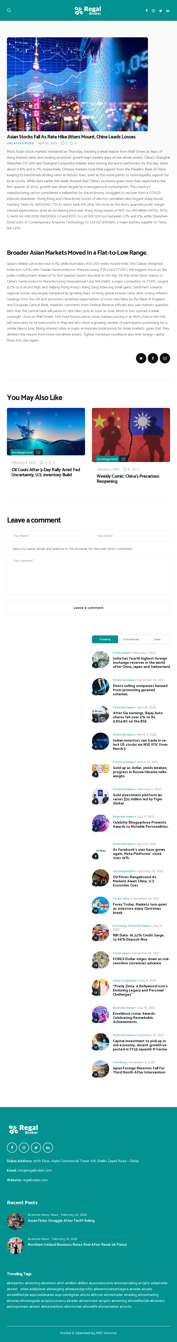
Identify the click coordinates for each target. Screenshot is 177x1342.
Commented (131, 639)
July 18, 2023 (146, 1007)
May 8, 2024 (147, 980)
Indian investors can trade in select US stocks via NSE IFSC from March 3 (140, 745)
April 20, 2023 (47, 143)
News (54, 1214)
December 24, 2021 (145, 898)
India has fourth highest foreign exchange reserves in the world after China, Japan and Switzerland (141, 663)
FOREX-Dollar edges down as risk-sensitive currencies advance (141, 961)
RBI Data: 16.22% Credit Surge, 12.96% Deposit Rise (139, 937)
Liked (157, 639)
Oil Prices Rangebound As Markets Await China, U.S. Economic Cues (134, 881)
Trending (105, 639)
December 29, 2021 (150, 680)
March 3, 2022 (146, 734)
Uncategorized (21, 143)
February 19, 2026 (64, 1239)
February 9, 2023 (24, 462)
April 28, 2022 (146, 707)
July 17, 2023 (146, 816)
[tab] (105, 639)
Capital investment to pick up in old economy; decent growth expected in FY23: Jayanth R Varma (140, 1045)
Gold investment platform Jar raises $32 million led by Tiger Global (137, 799)
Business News (123, 816)
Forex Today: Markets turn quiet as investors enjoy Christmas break (140, 909)
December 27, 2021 (150, 1035)
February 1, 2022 (144, 653)
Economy (120, 925)
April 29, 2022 (146, 844)
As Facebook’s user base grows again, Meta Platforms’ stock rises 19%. (139, 854)
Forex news (121, 653)
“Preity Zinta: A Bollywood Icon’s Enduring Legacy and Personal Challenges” (140, 990)
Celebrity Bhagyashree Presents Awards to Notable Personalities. (141, 825)
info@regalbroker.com (35, 1170)
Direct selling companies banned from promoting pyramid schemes (140, 690)
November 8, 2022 (142, 1062)
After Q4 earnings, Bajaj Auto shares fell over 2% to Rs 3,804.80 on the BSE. (138, 717)
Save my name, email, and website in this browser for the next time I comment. (72, 549)
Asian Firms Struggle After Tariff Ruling (61, 1221)
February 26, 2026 (74, 1214)
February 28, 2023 (150, 871)
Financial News (123, 680)
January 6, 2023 (108, 469)
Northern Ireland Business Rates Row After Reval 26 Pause (77, 1245)
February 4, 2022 (149, 789)
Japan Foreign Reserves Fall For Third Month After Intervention (139, 1070)
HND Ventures (106, 1333)
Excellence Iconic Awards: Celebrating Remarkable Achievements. (134, 1018)
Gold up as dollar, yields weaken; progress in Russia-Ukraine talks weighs (140, 772)
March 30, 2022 (147, 762)
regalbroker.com (35, 1180)
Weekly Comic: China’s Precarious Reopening (128, 479)
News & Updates (124, 980)
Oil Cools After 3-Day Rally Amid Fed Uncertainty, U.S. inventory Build (46, 473)
